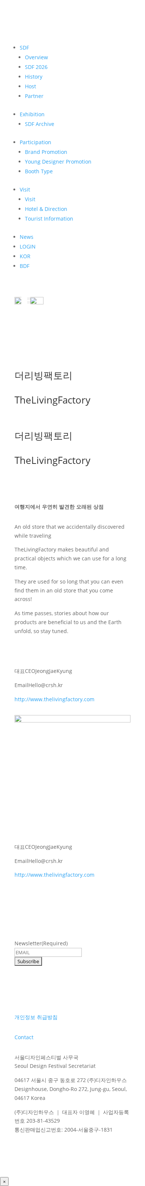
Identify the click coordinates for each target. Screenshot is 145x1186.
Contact (23, 1037)
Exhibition (32, 114)
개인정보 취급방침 (36, 1017)
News (26, 236)
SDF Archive (39, 123)
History (33, 76)
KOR (25, 256)
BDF (24, 265)
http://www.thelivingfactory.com (54, 699)
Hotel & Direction (46, 208)
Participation (35, 142)
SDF (24, 47)
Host (30, 86)
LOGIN (28, 246)
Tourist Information (49, 218)
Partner (34, 95)
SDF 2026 (36, 66)
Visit (25, 189)
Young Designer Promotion (58, 161)
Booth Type (39, 171)
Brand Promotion (46, 151)
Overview (36, 57)
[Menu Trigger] (25, 300)
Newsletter (41, 943)
